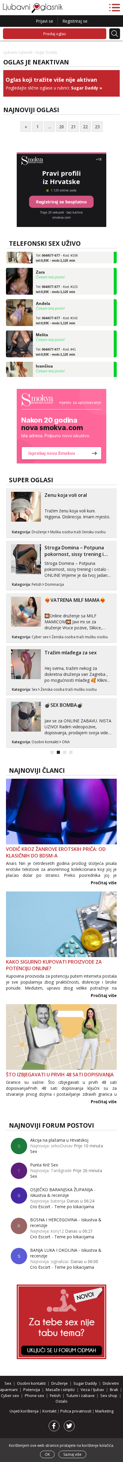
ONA (66, 741)
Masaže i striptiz (60, 1389)
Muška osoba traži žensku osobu (78, 531)
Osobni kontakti (45, 741)
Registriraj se (74, 21)
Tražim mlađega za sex (70, 652)
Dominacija (54, 584)
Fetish (36, 584)
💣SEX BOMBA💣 (63, 705)
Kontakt (49, 1411)
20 (61, 126)
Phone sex (34, 1395)
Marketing (104, 1411)
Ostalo (61, 1401)
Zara (40, 267)
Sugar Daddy (84, 88)
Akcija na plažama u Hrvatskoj (59, 1140)
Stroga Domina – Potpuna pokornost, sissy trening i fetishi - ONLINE (74, 554)
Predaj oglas (54, 33)
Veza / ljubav (92, 1389)
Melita (42, 329)
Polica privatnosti (76, 1411)
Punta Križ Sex (44, 1165)
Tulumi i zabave (80, 1395)
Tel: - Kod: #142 (57, 315)
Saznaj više (72, 1454)
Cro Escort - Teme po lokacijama (62, 1206)
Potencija (31, 1389)
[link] (61, 426)
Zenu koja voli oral (65, 495)
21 (73, 126)
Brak (114, 1389)
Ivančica (44, 360)
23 (97, 126)
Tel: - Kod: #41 (56, 346)
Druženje (39, 531)
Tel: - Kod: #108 (57, 252)
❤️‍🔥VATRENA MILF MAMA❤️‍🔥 (75, 600)
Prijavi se (44, 21)
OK (47, 1454)
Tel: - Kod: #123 (57, 283)
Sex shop (108, 1395)
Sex (34, 689)
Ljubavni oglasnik (17, 52)
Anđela (43, 298)
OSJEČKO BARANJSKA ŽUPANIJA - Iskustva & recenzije (63, 1192)
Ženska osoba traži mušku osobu (80, 636)
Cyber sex (40, 636)
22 (85, 126)
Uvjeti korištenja (24, 1411)
